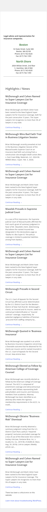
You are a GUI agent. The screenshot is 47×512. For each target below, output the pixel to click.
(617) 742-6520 (26, 54)
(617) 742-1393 (25, 56)
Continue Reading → (13, 127)
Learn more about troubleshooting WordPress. (23, 501)
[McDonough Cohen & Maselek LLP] (24, 25)
